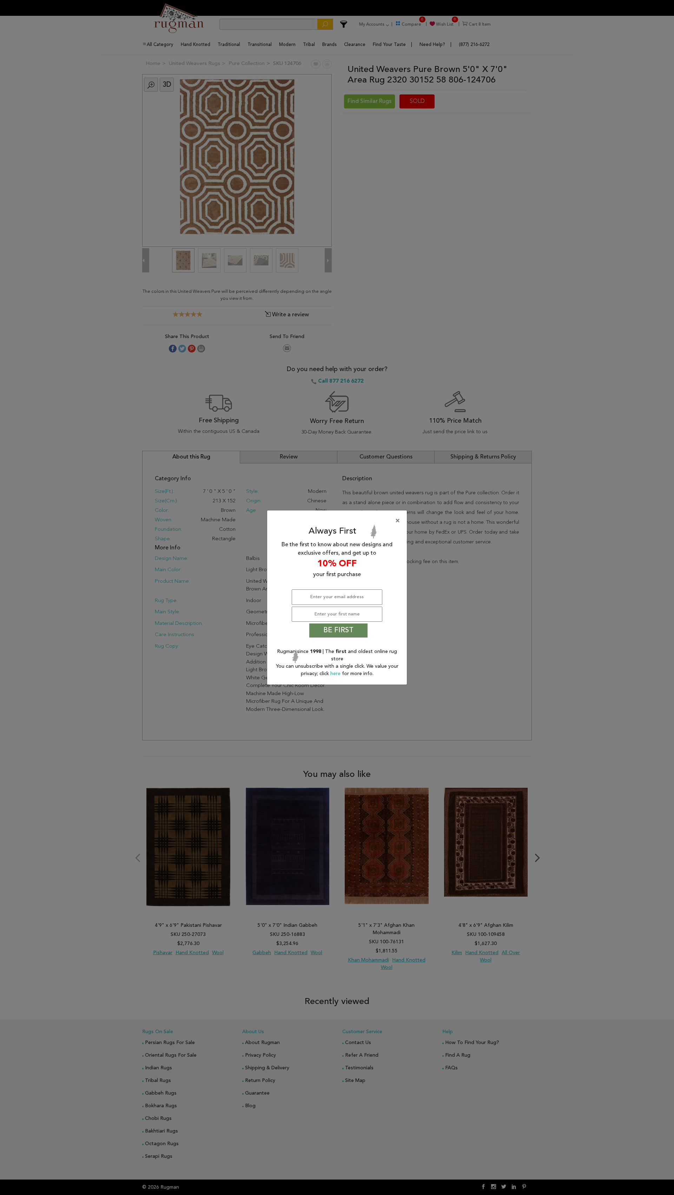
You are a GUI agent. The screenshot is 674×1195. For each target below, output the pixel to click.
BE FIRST (338, 630)
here (336, 673)
